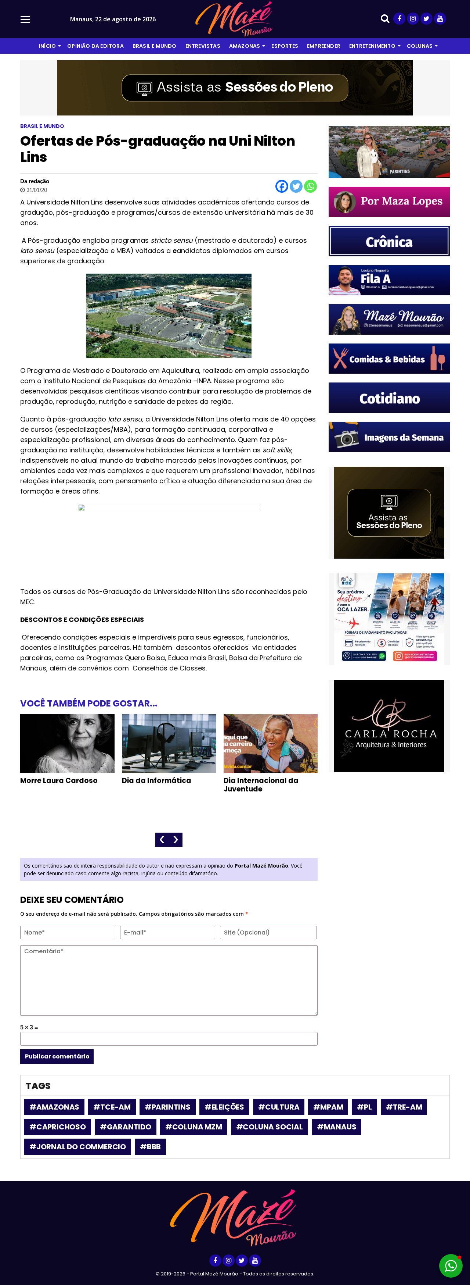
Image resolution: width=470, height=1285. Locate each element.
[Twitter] (296, 186)
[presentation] (162, 840)
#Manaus (337, 1127)
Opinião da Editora (95, 46)
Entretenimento (372, 46)
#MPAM (328, 1107)
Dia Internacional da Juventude (261, 785)
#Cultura (278, 1107)
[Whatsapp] (310, 186)
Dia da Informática (156, 781)
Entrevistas (202, 46)
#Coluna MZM (193, 1127)
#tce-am (112, 1107)
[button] (451, 1266)
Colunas (420, 46)
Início (47, 46)
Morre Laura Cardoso (59, 781)
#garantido (125, 1127)
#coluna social (269, 1127)
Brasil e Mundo (155, 46)
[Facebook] (281, 186)
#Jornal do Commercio (77, 1147)
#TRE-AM (404, 1107)
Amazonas (244, 46)
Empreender (323, 46)
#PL (364, 1107)
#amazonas (54, 1107)
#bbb (150, 1147)
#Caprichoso (57, 1127)
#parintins (168, 1107)
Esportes (284, 46)
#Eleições (224, 1107)
